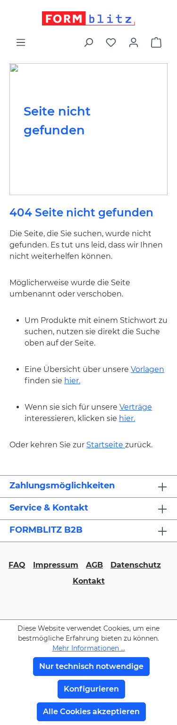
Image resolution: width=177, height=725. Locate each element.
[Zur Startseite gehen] (88, 18)
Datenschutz (135, 564)
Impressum (55, 564)
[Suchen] (88, 42)
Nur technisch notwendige (91, 666)
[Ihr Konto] (133, 42)
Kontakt (89, 581)
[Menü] (20, 42)
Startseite (105, 444)
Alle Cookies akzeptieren (91, 711)
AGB (94, 564)
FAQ (16, 564)
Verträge (135, 407)
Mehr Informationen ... (88, 648)
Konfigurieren (91, 688)
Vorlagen (147, 369)
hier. (72, 380)
